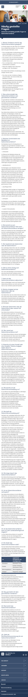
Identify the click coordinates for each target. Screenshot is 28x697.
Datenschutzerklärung (6, 687)
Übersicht (3, 684)
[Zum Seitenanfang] (26, 655)
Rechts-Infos (5, 675)
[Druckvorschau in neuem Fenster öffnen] (23, 655)
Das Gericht (4, 660)
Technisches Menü (13, 2)
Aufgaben (4, 665)
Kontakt (3, 670)
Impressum (3, 691)
